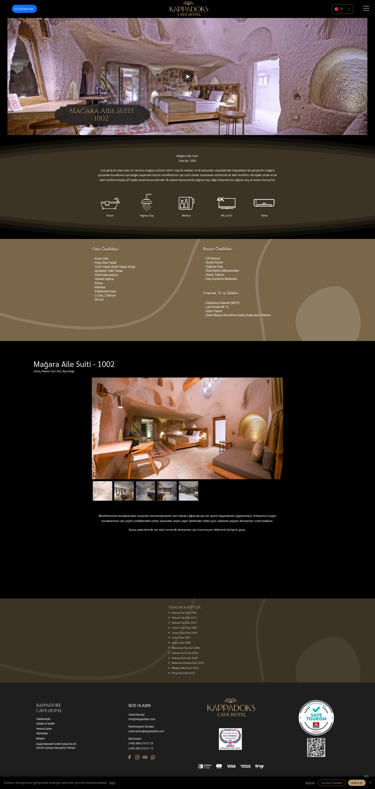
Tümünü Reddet (331, 783)
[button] (366, 8)
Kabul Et (356, 783)
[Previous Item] (99, 428)
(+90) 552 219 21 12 (141, 748)
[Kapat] (370, 783)
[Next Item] (276, 428)
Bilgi (112, 783)
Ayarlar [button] (310, 783)
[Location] (129, 757)
